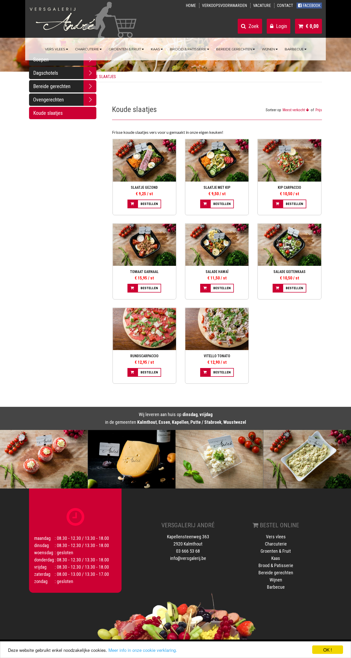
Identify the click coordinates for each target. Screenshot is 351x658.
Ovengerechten (48, 100)
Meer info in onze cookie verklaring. (142, 650)
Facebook (311, 5)
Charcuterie (87, 49)
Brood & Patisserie (188, 49)
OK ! (327, 649)
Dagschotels (45, 73)
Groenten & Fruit (125, 49)
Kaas (156, 49)
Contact (285, 5)
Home (191, 5)
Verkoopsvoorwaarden (224, 5)
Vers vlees (55, 49)
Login (280, 26)
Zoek (252, 26)
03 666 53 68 (188, 551)
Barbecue (294, 49)
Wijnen (269, 49)
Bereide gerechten (234, 49)
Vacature (262, 5)
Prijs (319, 110)
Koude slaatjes (48, 113)
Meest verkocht (294, 110)
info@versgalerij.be (188, 558)
